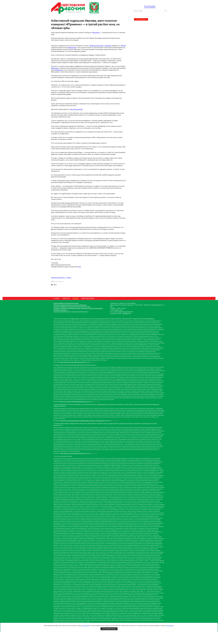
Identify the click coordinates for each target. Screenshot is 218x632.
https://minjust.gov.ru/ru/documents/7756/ (72, 362)
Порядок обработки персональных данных (66, 303)
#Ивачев (93, 46)
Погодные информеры (149, 7)
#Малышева (72, 47)
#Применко (96, 32)
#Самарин (108, 46)
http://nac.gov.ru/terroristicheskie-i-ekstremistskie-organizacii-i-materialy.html (82, 420)
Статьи (75, 298)
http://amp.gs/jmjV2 (76, 109)
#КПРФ (123, 46)
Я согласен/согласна (109, 628)
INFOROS (125, 313)
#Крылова (99, 46)
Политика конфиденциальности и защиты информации (69, 305)
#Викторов (54, 68)
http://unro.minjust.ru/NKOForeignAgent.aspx (73, 401)
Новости (66, 298)
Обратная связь (87, 298)
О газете (56, 298)
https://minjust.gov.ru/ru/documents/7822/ (72, 453)
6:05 (79, 267)
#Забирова (58, 70)
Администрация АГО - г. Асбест (61, 277)
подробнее (85, 625)
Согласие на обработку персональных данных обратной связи (71, 306)
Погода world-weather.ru (150, 6)
